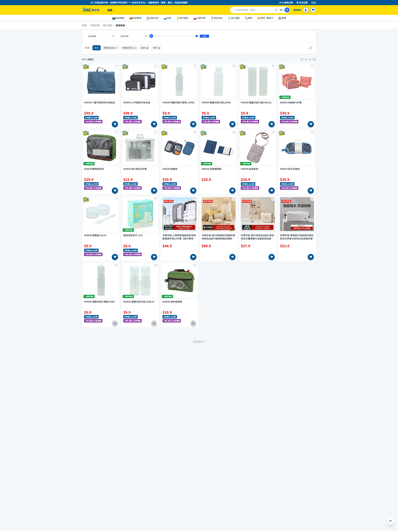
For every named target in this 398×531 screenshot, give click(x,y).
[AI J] (276, 9)
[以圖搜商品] (281, 9)
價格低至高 (109, 47)
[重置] (310, 47)
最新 (143, 47)
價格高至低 (128, 47)
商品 (109, 10)
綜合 (96, 47)
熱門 (155, 47)
